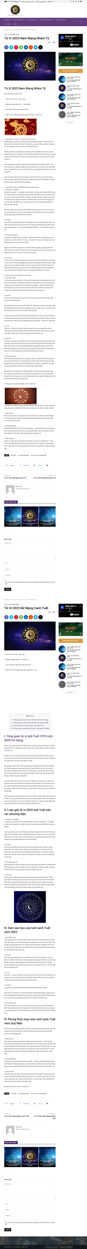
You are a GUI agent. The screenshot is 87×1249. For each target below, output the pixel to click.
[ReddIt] (31, 47)
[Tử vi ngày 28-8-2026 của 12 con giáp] (62, 105)
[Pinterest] (16, 47)
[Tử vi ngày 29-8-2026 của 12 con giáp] (29, 516)
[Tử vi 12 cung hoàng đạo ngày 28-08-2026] (47, 516)
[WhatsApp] (21, 47)
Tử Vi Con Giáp (16, 30)
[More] (47, 465)
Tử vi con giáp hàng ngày (29, 521)
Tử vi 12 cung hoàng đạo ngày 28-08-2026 (47, 524)
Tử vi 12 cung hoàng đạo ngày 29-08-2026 (13, 524)
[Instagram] (73, 1)
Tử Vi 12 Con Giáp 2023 (29, 30)
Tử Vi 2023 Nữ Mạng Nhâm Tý (45, 478)
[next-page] (9, 530)
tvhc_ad (19, 486)
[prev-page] (5, 530)
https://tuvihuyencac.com (23, 488)
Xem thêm (70, 122)
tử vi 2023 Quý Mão (23, 455)
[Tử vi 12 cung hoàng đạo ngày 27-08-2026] (62, 114)
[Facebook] (71, 1)
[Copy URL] (40, 47)
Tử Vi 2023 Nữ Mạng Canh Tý (15, 478)
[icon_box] (51, 2)
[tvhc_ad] (10, 489)
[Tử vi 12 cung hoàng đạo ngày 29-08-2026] (12, 516)
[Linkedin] (26, 47)
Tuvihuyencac (18, 94)
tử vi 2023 (13, 455)
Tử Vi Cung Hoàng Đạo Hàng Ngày (12, 521)
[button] (80, 22)
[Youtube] (81, 1)
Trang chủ (7, 30)
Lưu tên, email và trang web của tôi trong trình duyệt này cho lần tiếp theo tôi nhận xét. (30, 583)
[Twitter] (76, 1)
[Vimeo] (78, 1)
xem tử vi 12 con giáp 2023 (38, 455)
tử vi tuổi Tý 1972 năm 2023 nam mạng (23, 139)
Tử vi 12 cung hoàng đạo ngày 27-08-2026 (74, 116)
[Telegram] (36, 47)
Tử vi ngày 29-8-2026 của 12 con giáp (29, 524)
